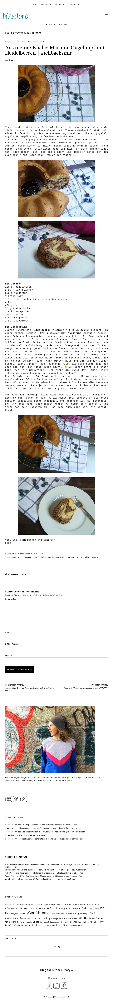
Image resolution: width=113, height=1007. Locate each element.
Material (63, 918)
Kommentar (11, 599)
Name (8, 632)
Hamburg (83, 913)
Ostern (92, 919)
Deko (85, 908)
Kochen (38, 918)
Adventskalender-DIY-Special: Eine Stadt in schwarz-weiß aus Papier (56, 873)
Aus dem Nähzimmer (74, 904)
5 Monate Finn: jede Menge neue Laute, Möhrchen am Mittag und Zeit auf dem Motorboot (43, 828)
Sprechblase (55, 922)
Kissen (23, 918)
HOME (91, 913)
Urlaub (34, 925)
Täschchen (83, 922)
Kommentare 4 (38, 42)
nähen (83, 917)
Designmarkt (94, 909)
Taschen (73, 921)
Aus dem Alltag (39, 905)
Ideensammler (12, 918)
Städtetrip (65, 922)
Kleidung (31, 919)
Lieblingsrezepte (91, 557)
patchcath (10, 879)
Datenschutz (60, 5)
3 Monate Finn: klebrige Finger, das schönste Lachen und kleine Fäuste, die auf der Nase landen (45, 839)
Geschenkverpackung (70, 913)
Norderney (72, 918)
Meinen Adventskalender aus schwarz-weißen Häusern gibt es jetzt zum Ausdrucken (50, 870)
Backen (39, 557)
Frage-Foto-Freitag (19, 913)
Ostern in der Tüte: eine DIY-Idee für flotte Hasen (25, 835)
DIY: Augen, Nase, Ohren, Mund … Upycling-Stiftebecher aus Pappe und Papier (52, 876)
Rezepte (36, 33)
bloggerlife (64, 908)
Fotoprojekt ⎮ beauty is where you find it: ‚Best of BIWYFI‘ (86, 686)
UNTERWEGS (25, 925)
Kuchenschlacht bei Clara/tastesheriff (63, 130)
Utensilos (42, 925)
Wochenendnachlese (74, 925)
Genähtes (37, 912)
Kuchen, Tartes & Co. (17, 33)
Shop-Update (45, 922)
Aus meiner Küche (28, 557)
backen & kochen (51, 557)
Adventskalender (12, 905)
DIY (6, 864)
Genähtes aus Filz (53, 914)
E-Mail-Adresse (12, 644)
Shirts (36, 921)
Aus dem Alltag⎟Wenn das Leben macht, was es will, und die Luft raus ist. (29, 688)
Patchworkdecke (25, 922)
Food (61, 557)
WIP (63, 925)
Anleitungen (26, 904)
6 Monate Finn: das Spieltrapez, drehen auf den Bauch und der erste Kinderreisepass (41, 825)
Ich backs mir (70, 557)
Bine (11, 60)
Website (8, 655)
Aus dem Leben (54, 904)
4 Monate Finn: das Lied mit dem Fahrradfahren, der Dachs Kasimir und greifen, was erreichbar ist (46, 832)
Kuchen (80, 557)
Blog (35, 5)
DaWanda (76, 908)
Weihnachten (54, 925)
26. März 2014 (24, 42)
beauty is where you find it (40, 908)
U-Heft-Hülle (94, 922)
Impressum (75, 5)
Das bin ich (45, 5)
